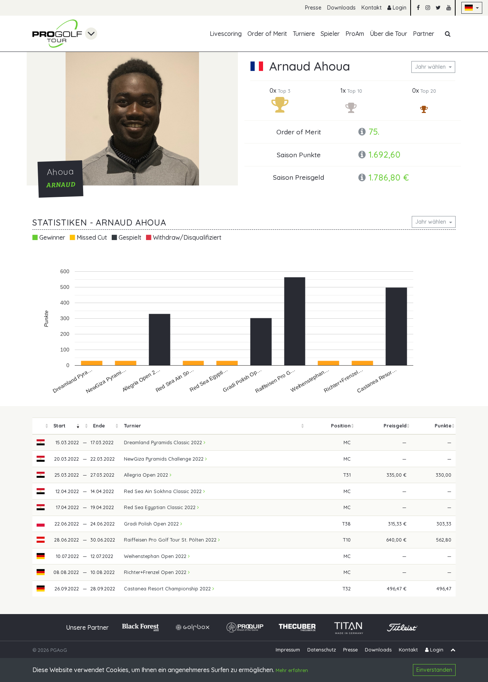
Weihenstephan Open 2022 (156, 556)
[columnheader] (40, 426)
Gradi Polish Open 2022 (152, 524)
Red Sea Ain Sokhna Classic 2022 (163, 491)
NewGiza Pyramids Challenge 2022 (164, 459)
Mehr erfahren (292, 670)
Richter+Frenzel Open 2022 (156, 572)
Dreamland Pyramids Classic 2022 (164, 442)
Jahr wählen (431, 66)
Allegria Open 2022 (147, 475)
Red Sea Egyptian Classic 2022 (160, 507)
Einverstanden (434, 669)
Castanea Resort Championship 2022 (168, 588)
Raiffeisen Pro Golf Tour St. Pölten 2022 (171, 540)
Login (398, 7)
